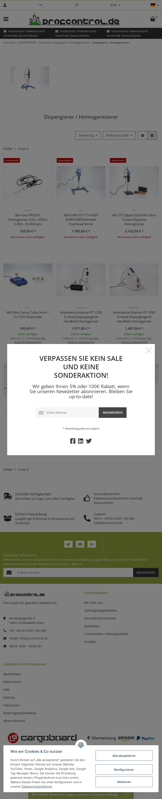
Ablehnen (124, 782)
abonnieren (113, 412)
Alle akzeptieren (124, 755)
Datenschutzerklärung (37, 786)
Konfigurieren (124, 769)
